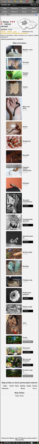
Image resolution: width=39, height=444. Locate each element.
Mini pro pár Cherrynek (27, 360)
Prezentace (14, 8)
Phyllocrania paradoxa (27, 293)
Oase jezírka (19, 440)
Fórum (34, 8)
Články (5, 12)
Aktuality (15, 12)
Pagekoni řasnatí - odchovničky (27, 169)
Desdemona (27, 141)
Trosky (25, 337)
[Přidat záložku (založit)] (1, 443)
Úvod (5, 8)
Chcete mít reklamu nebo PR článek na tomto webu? (19, 438)
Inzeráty (24, 8)
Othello (25, 127)
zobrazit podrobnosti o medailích (12, 39)
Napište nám (24, 442)
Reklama (18, 442)
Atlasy (24, 12)
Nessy (23, 388)
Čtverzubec (26, 348)
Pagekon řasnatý (25, 73)
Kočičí (11, 1)
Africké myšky (27, 252)
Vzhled (29, 442)
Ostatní (34, 12)
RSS (14, 442)
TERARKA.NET (6, 5)
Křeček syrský (27, 307)
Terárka (34, 386)
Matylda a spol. (28, 50)
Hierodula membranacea (27, 201)
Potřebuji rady (27, 280)
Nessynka (5, 388)
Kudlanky (26, 183)
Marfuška (26, 266)
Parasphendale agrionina (28, 220)
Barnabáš (26, 155)
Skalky (29, 1)
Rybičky (23, 1)
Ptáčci (17, 1)
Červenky (26, 62)
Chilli (24, 323)
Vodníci (25, 87)
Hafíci (5, 1)
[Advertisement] (19, 418)
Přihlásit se (34, 5)
